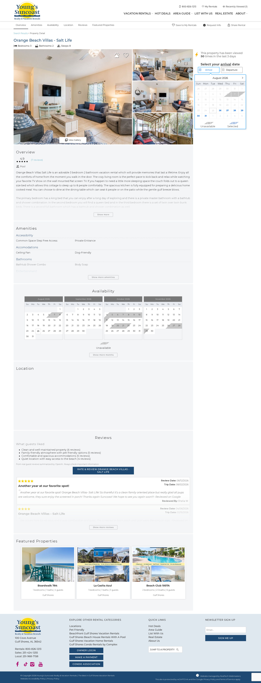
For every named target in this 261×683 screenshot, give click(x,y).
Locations (75, 626)
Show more (103, 214)
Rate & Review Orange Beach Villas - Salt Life (103, 470)
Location (68, 25)
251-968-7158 (30, 656)
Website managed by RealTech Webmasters (220, 676)
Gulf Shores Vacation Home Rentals (91, 640)
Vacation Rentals (137, 13)
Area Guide (181, 13)
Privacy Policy (53, 679)
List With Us (203, 13)
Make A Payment (86, 657)
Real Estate (224, 13)
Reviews (82, 25)
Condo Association (86, 664)
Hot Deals (162, 13)
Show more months (103, 355)
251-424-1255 (30, 652)
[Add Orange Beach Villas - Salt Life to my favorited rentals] (125, 55)
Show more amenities (103, 277)
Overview (21, 25)
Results (21, 33)
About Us (154, 640)
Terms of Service (227, 679)
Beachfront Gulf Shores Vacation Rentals (94, 633)
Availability (53, 25)
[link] (48, 572)
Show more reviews (103, 527)
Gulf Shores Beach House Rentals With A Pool (97, 637)
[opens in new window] (19, 665)
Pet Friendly (76, 629)
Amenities (36, 25)
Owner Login (86, 650)
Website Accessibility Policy (32, 679)
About (240, 13)
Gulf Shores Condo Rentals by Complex (93, 644)
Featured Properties (103, 25)
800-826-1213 (33, 649)
